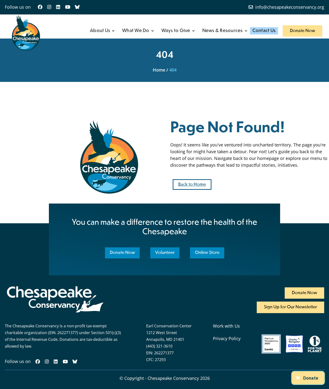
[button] (102, 30)
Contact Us (264, 30)
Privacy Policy (227, 338)
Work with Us (226, 326)
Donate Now (302, 31)
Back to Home (192, 184)
